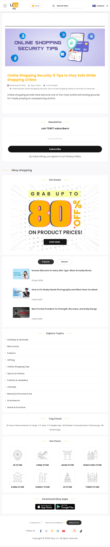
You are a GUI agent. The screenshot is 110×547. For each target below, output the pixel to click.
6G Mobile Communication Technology (81, 425)
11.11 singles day (54, 425)
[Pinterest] (52, 530)
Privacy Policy (73, 156)
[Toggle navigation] (5, 6)
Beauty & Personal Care (19, 393)
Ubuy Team (36, 85)
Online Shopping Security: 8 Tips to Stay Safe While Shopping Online (51, 77)
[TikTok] (81, 530)
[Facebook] (40, 530)
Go (53, 6)
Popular (46, 262)
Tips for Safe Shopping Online (60, 88)
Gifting (11, 360)
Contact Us (35, 522)
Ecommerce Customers (84, 88)
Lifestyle (11, 386)
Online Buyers (18, 88)
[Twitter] (46, 530)
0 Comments (52, 85)
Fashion (11, 353)
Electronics (13, 346)
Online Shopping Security (36, 88)
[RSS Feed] (74, 531)
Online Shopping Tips (18, 366)
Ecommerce (13, 400)
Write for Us (74, 522)
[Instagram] (57, 530)
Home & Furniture (16, 407)
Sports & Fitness (15, 373)
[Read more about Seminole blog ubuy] (14, 6)
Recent (64, 262)
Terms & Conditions (54, 522)
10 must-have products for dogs (21, 425)
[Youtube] (63, 530)
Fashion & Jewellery (17, 380)
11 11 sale (42, 425)
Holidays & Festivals (17, 339)
